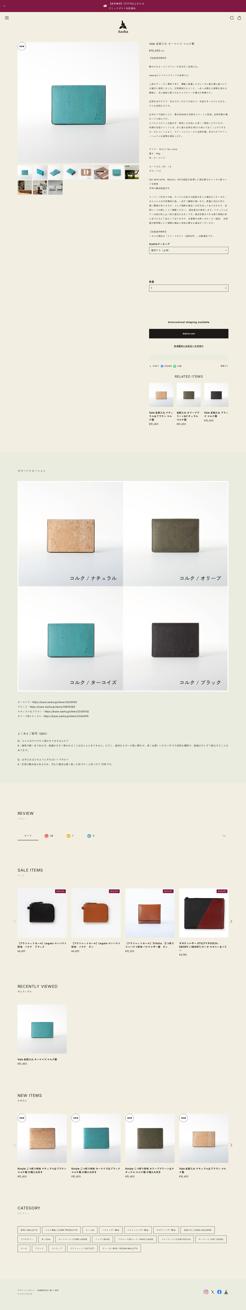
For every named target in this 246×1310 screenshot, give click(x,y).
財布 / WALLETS (29, 1230)
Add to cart (189, 333)
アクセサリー (27, 1239)
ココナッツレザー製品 (138, 1230)
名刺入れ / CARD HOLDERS (198, 1230)
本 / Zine (46, 1239)
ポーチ (24, 1248)
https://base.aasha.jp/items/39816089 (52, 706)
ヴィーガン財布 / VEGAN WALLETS (120, 1248)
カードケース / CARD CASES (73, 1239)
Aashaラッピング (159, 244)
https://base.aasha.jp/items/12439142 (67, 711)
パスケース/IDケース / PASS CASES (135, 1239)
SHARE (168, 366)
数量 (151, 281)
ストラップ (57, 1248)
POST (156, 366)
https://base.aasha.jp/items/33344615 (66, 716)
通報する (224, 366)
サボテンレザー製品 (166, 1230)
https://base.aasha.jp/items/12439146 (54, 702)
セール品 (90, 1230)
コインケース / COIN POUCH (176, 1239)
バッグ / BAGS (102, 1239)
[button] (231, 921)
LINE (179, 366)
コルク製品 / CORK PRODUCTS (61, 1230)
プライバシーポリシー (26, 1290)
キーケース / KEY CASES (211, 1239)
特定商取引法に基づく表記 (48, 1290)
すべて (28, 835)
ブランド (39, 1248)
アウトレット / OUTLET (82, 1248)
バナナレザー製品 (110, 1230)
